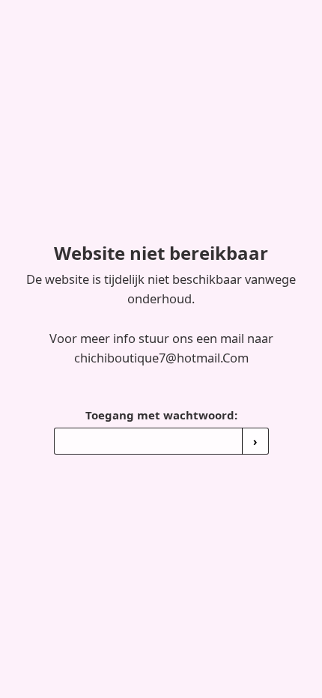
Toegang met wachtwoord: (161, 414)
